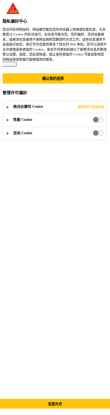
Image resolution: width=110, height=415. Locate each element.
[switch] (98, 119)
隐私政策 (9, 64)
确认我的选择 (53, 78)
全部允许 (55, 404)
